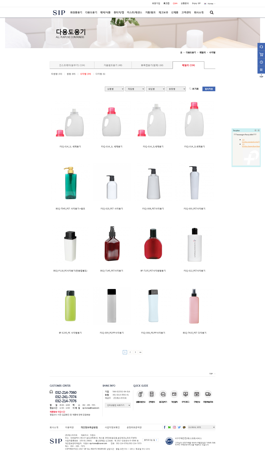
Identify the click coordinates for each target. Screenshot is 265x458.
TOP (211, 374)
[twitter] (179, 426)
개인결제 (174, 402)
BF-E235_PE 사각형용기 (70, 332)
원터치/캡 (119, 12)
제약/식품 (105, 12)
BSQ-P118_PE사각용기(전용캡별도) (70, 270)
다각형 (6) (100, 74)
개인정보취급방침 (89, 427)
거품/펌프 (150, 12)
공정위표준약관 (134, 427)
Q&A (175, 3)
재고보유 (163, 12)
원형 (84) (71, 74)
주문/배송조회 (208, 402)
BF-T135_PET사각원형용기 (153, 270)
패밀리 (203, 52)
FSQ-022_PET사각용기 (194, 270)
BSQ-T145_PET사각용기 (111, 270)
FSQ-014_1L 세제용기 (70, 146)
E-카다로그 (185, 402)
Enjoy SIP (196, 3)
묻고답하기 (163, 402)
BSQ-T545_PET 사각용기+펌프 (70, 208)
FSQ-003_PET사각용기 (194, 208)
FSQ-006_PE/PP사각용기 (153, 332)
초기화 (195, 89)
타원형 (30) (56, 74)
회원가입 (156, 3)
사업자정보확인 (112, 427)
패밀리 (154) (188, 65)
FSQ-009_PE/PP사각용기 (112, 332)
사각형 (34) (85, 74)
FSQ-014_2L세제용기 (153, 146)
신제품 (174, 12)
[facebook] (164, 426)
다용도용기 (91, 12)
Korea (210, 4)
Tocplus (236, 131)
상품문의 (185, 3)
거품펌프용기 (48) (113, 65)
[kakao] (184, 426)
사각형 (212, 52)
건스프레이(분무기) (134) (72, 65)
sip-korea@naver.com (90, 408)
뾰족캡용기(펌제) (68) (152, 65)
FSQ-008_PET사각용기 (153, 208)
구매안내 (197, 402)
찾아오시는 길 (149, 440)
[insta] (174, 426)
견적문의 (152, 402)
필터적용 (209, 89)
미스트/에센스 (134, 12)
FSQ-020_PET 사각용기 (112, 208)
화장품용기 (76, 12)
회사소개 (199, 12)
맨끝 (140, 352)
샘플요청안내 (140, 402)
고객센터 (186, 12)
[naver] (169, 426)
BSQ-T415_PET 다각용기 (194, 332)
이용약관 (69, 427)
